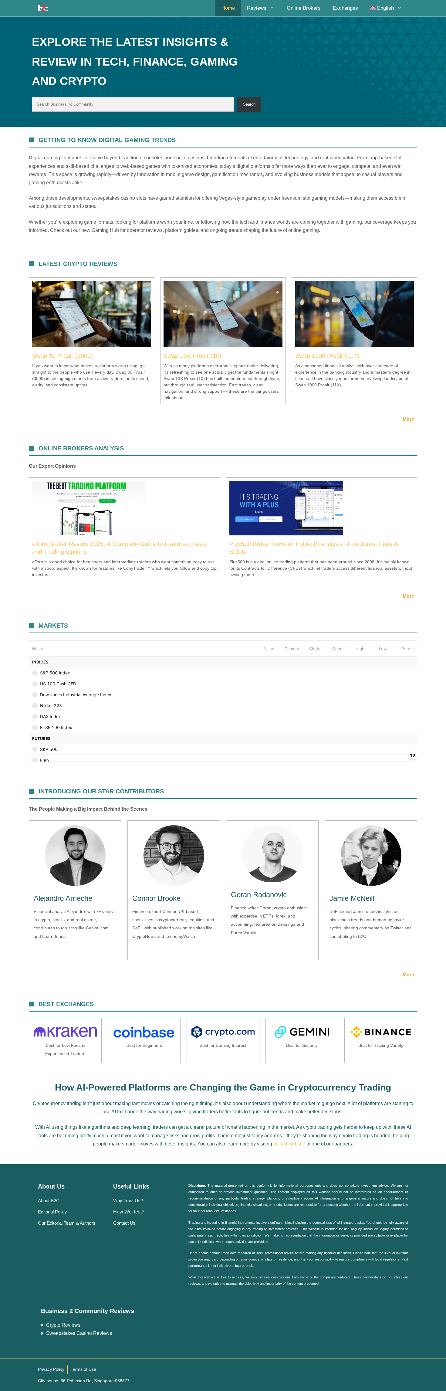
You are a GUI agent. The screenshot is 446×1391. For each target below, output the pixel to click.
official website (289, 1143)
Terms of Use (83, 1369)
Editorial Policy (52, 1211)
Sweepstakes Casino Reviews (79, 1333)
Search (249, 104)
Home (228, 8)
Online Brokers (304, 8)
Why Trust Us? (128, 1200)
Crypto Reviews (63, 1325)
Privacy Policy (51, 1369)
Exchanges (345, 8)
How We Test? (128, 1211)
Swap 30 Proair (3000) (62, 355)
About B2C (48, 1200)
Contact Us (124, 1223)
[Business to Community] (43, 8)
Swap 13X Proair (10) (192, 355)
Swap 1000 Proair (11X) (327, 355)
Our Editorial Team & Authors (66, 1223)
